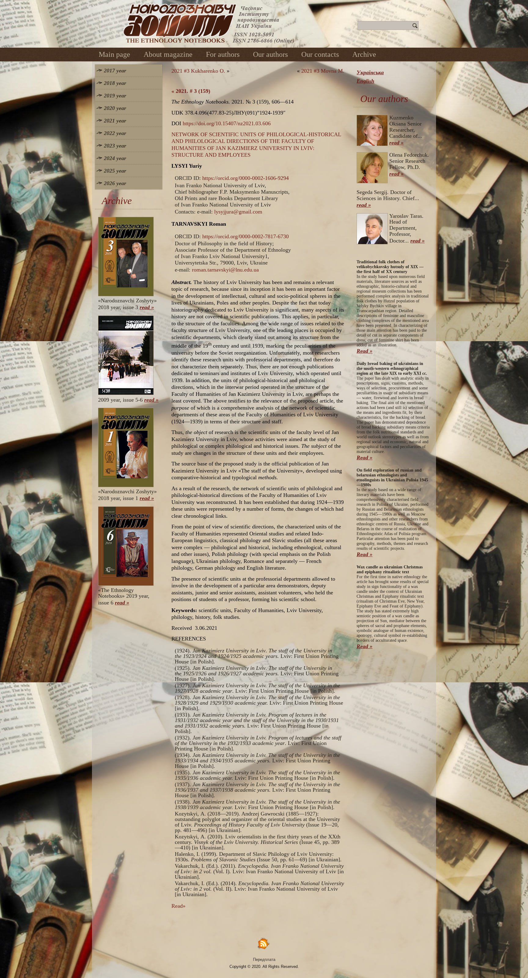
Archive (364, 54)
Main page (114, 54)
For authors (223, 54)
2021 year (115, 121)
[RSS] (264, 943)
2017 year (115, 71)
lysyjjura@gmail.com (238, 212)
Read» (178, 906)
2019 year (115, 96)
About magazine (168, 54)
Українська (370, 72)
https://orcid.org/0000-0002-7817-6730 (245, 236)
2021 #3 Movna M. (322, 71)
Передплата (264, 959)
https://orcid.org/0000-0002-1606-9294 (245, 178)
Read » (364, 351)
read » (147, 307)
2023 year (115, 146)
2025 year (115, 171)
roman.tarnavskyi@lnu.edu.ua (225, 270)
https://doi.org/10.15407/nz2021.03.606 (227, 123)
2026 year (115, 183)
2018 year (115, 83)
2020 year (115, 108)
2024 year (115, 158)
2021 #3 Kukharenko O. (198, 71)
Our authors (270, 54)
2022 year (115, 133)
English (365, 81)
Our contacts (320, 54)
